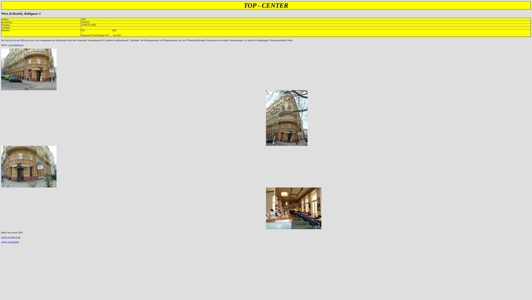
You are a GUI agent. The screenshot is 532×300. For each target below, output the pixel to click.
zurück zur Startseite (10, 242)
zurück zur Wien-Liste (11, 237)
